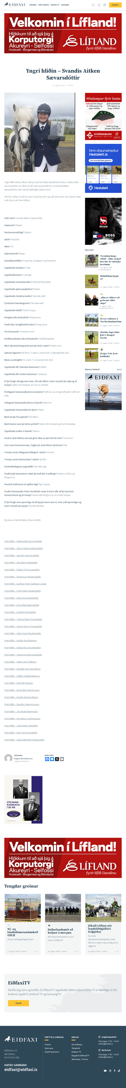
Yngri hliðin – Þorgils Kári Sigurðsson (21, 697)
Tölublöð (76, 1048)
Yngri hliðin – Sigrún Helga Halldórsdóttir (23, 548)
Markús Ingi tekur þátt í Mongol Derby (110, 335)
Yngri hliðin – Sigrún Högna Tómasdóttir (23, 626)
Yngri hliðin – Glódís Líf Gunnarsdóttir (21, 569)
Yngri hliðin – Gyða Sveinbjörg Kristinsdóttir (24, 739)
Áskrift (115, 5)
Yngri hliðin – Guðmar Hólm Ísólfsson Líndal (25, 583)
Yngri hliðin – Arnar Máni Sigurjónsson (22, 690)
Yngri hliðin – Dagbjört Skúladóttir (20, 612)
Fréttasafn (43, 5)
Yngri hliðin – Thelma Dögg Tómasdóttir (23, 619)
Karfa (105, 5)
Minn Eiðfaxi (99, 5)
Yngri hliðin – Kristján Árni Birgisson (20, 640)
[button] (42, 704)
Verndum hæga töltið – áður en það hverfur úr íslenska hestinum (110, 260)
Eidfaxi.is (14, 4)
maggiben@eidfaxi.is (22, 761)
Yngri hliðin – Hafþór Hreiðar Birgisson (22, 676)
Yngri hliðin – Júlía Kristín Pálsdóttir (21, 725)
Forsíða (32, 5)
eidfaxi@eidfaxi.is (20, 1069)
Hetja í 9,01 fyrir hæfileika (109, 355)
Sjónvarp (49, 1048)
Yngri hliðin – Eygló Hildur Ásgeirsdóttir (22, 590)
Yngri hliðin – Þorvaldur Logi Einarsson (22, 718)
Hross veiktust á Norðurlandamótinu (110, 320)
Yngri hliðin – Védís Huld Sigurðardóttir (22, 633)
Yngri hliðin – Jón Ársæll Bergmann (21, 711)
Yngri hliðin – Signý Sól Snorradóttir (20, 732)
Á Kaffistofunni (52, 1052)
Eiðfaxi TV (55, 5)
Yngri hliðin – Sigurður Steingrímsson (21, 704)
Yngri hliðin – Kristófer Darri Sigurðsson (22, 668)
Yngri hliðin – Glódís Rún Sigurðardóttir (22, 647)
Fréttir (48, 1044)
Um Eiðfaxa (77, 1044)
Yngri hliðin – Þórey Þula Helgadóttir (21, 598)
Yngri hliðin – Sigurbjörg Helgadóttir (21, 562)
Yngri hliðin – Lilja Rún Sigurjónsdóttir (21, 555)
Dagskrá (65, 5)
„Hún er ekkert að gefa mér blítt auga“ (110, 300)
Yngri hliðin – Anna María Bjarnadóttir (21, 605)
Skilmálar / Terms (80, 1059)
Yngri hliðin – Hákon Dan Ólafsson (20, 661)
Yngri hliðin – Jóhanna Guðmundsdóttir (23, 654)
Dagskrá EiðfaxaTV (80, 1055)
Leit (94, 5)
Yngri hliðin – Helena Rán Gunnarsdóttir (23, 541)
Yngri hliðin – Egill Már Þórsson (18, 683)
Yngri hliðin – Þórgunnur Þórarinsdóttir (22, 576)
